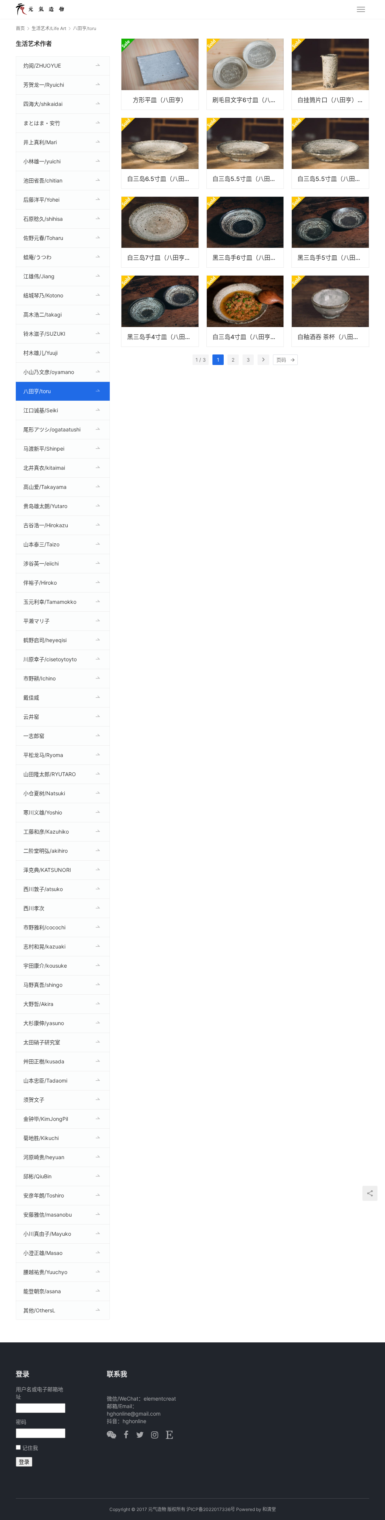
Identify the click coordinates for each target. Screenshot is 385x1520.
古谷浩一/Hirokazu (45, 525)
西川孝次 (33, 908)
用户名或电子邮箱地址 (39, 1393)
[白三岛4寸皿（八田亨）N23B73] (245, 311)
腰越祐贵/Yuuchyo (45, 1272)
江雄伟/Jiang (39, 276)
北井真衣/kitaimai (44, 467)
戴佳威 (31, 697)
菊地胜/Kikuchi (41, 1138)
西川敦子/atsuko (43, 889)
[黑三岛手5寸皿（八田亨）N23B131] (330, 232)
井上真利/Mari (40, 142)
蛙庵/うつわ (37, 257)
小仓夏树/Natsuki (44, 793)
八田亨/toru (37, 391)
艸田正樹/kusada (43, 1061)
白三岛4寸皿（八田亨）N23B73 (248, 337)
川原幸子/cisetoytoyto (50, 659)
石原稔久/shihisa (43, 219)
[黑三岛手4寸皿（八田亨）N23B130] (160, 311)
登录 (24, 1461)
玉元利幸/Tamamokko (49, 602)
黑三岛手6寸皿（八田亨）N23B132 (248, 257)
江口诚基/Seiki (40, 410)
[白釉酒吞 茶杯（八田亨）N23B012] (330, 311)
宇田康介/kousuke (45, 965)
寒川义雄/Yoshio (42, 812)
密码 (21, 1422)
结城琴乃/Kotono (43, 295)
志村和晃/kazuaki (44, 946)
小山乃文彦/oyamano (48, 372)
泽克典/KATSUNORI (47, 870)
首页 (20, 28)
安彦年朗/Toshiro (43, 1195)
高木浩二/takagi (42, 314)
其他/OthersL (39, 1310)
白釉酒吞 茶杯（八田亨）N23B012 (333, 337)
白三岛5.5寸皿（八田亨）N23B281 (248, 178)
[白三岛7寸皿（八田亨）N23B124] (160, 232)
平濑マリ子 (36, 621)
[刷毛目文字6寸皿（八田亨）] (245, 74)
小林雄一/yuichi (42, 161)
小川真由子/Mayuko (47, 1233)
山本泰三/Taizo (41, 544)
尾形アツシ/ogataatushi (51, 429)
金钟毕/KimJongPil (45, 1119)
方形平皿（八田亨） (160, 100)
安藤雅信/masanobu (47, 1214)
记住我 (30, 1448)
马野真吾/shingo (42, 985)
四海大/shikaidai (42, 104)
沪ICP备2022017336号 (210, 1509)
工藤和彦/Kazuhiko (46, 831)
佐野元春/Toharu (43, 238)
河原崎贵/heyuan (43, 1157)
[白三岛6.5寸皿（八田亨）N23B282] (160, 153)
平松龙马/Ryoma (43, 755)
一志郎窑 (33, 736)
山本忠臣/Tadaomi (45, 1080)
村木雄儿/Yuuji (40, 353)
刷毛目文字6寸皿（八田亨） (248, 100)
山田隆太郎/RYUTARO (49, 774)
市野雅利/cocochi (44, 927)
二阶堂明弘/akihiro (45, 850)
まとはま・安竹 (41, 123)
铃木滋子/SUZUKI (44, 333)
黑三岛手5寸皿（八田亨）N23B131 (333, 257)
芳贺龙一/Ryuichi (43, 84)
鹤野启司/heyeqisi (45, 640)
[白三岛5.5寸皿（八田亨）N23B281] (245, 153)
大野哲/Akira (38, 1004)
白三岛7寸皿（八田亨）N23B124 (163, 257)
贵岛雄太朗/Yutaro (45, 506)
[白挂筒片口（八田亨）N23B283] (330, 74)
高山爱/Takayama (45, 487)
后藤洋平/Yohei (41, 199)
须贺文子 (33, 1099)
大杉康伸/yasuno (43, 1023)
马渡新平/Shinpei (43, 448)
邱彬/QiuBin (37, 1176)
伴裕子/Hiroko (40, 582)
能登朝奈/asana (42, 1291)
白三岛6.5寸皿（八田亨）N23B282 (163, 178)
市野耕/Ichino (39, 678)
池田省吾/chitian (42, 180)
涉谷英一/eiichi (41, 563)
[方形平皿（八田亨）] (160, 74)
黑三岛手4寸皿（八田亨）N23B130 (163, 337)
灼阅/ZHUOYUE (42, 65)
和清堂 (269, 1509)
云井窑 (31, 716)
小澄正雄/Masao (42, 1253)
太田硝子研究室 (41, 1042)
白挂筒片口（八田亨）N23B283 (333, 100)
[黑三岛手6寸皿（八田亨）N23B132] (245, 232)
